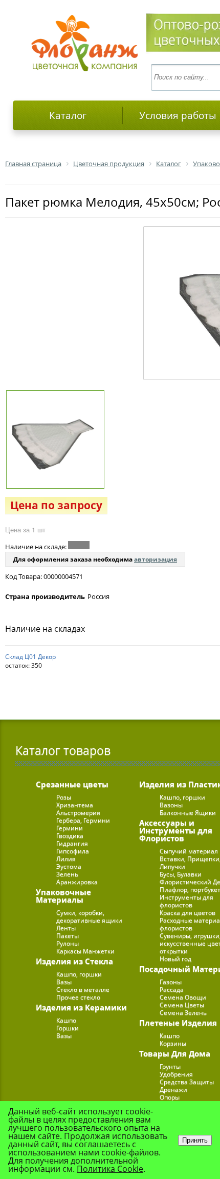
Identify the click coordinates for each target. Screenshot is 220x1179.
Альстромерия (78, 812)
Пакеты (67, 936)
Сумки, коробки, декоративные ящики (89, 916)
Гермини (69, 828)
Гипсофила (72, 851)
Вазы (64, 982)
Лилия (66, 859)
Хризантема (74, 805)
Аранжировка (77, 882)
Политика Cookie (110, 1168)
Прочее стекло (78, 997)
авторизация (155, 559)
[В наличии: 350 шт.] (79, 545)
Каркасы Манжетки (85, 951)
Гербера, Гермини (83, 820)
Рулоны (67, 943)
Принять (195, 1140)
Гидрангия (72, 843)
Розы (63, 797)
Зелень (67, 874)
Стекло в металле (82, 989)
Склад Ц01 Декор (30, 656)
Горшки (67, 1028)
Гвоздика (69, 836)
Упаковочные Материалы (63, 896)
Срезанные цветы (72, 784)
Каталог (67, 115)
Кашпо (66, 1020)
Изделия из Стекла (74, 961)
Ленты (66, 928)
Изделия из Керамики (81, 1007)
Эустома (68, 866)
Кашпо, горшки (79, 974)
